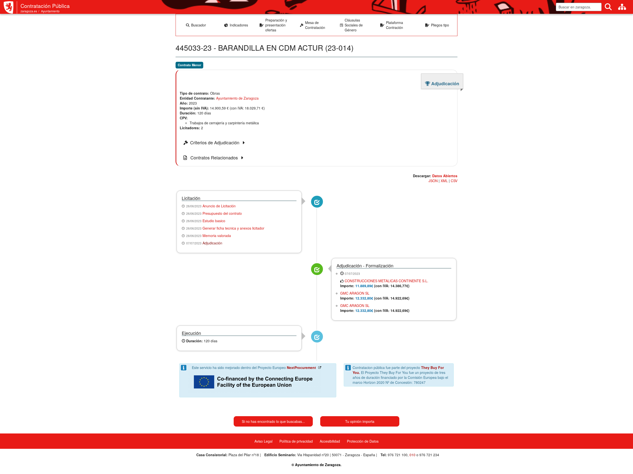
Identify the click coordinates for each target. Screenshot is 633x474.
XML (444, 180)
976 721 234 (429, 454)
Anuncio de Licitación (219, 205)
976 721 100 (397, 454)
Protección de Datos (363, 441)
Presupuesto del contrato (222, 213)
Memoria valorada (217, 235)
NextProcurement (301, 367)
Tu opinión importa (359, 421)
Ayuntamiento (50, 11)
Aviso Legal (263, 441)
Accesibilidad (330, 441)
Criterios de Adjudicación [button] (215, 142)
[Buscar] (608, 7)
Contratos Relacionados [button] (214, 157)
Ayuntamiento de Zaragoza (237, 98)
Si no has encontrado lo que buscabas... (273, 421)
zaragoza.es (29, 11)
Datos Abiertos (444, 175)
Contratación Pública (45, 5)
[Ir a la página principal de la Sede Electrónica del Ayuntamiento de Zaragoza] (10, 7)
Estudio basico (214, 220)
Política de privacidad (296, 441)
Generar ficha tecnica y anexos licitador (233, 228)
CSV (454, 180)
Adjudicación (212, 242)
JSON (433, 180)
